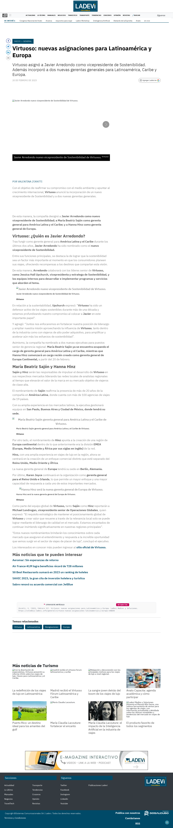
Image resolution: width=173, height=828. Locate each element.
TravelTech (72, 15)
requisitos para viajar (64, 21)
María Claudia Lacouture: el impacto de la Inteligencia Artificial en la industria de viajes (105, 728)
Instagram (65, 794)
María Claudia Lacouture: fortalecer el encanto (65, 724)
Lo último (41, 15)
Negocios (62, 15)
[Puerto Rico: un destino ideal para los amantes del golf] (29, 710)
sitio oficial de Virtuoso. (91, 547)
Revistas (126, 15)
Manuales (51, 15)
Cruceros (107, 15)
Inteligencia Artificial (101, 21)
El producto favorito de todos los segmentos (140, 724)
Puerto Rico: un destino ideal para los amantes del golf (28, 726)
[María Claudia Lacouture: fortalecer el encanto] (67, 710)
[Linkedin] (8, 52)
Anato (138, 21)
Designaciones (51, 627)
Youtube (64, 803)
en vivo (147, 21)
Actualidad (30, 15)
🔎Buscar (136, 15)
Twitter (63, 785)
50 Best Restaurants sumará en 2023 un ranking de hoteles (50, 572)
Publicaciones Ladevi (98, 785)
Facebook (64, 790)
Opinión (117, 15)
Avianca (49, 21)
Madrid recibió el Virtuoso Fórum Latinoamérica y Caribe (66, 693)
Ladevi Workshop (82, 21)
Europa (66, 627)
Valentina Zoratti (30, 181)
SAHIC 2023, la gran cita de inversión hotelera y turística (48, 578)
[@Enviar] (8, 58)
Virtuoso (18, 627)
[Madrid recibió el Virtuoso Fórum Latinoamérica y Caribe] (67, 678)
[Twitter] (8, 46)
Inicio (17, 41)
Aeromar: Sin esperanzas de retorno (35, 560)
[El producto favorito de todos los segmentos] (143, 710)
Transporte (84, 15)
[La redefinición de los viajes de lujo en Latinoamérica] (29, 678)
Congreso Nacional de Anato (31, 21)
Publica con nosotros (128, 813)
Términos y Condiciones (15, 818)
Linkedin (64, 799)
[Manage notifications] (167, 822)
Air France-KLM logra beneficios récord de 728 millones (47, 566)
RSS (137, 823)
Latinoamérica (33, 627)
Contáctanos (132, 818)
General (27, 41)
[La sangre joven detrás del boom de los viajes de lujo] (105, 678)
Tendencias (96, 15)
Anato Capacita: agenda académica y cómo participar (141, 693)
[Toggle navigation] (9, 15)
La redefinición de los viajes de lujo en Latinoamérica (29, 691)
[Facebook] (8, 41)
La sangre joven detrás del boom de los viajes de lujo (104, 691)
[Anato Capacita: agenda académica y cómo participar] (143, 678)
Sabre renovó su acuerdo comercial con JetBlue (42, 584)
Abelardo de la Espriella (122, 21)
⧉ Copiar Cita (122, 605)
